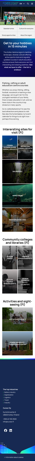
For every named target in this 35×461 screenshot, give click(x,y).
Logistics (7, 397)
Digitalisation (8, 395)
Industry (7, 403)
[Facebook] (5, 430)
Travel (6, 400)
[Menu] (32, 4)
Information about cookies (14, 457)
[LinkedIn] (10, 430)
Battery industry (9, 392)
